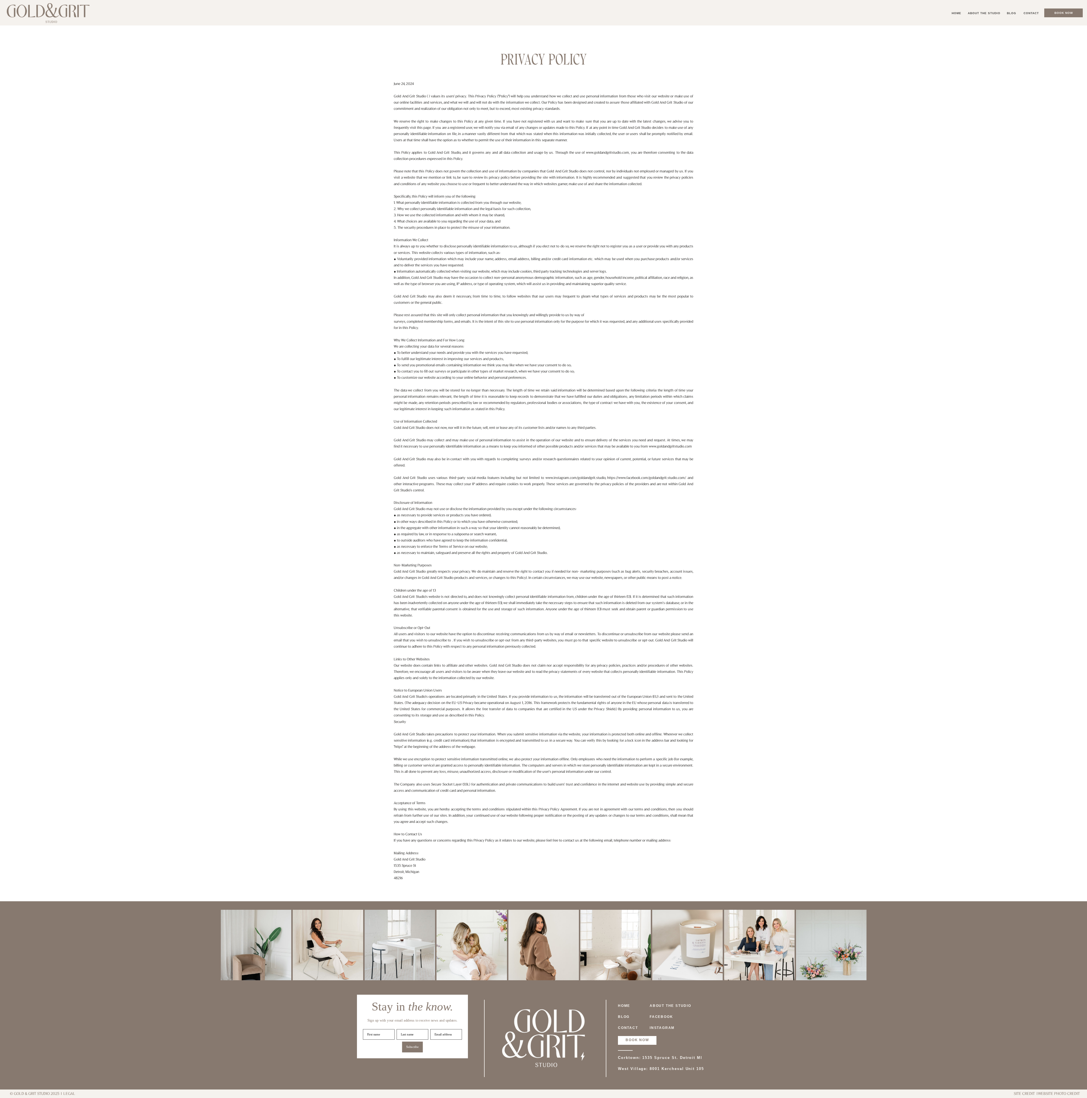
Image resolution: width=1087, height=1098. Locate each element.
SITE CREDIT (1025, 1094)
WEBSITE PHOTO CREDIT (1059, 1094)
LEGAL (69, 1094)
